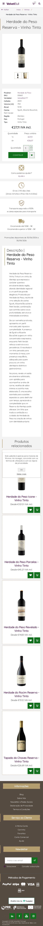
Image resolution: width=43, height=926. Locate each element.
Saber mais (21, 474)
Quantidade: (16, 148)
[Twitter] (12, 916)
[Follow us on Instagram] (33, 916)
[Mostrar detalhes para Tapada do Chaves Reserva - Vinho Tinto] (21, 736)
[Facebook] (19, 916)
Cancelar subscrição (30, 866)
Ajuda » (21, 176)
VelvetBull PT (23, 98)
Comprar (18, 155)
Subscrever (11, 866)
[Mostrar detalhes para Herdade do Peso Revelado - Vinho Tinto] (21, 605)
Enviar (35, 860)
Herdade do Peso (24, 93)
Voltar (6, 9)
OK (21, 470)
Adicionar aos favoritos (32, 155)
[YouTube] (26, 916)
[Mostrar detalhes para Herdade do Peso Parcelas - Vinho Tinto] (21, 540)
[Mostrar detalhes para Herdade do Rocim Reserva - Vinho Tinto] (21, 671)
